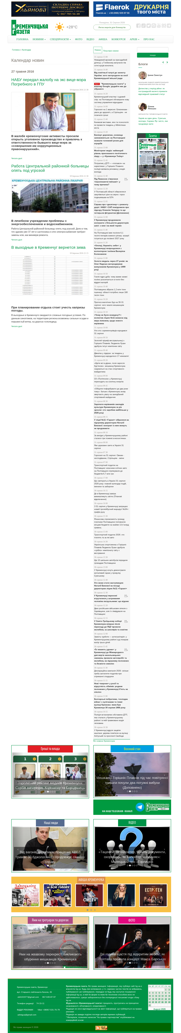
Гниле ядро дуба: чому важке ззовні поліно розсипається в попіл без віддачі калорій (110, 279)
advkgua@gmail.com (27, 1015)
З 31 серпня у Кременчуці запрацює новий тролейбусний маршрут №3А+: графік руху (111, 509)
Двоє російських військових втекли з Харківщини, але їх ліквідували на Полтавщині (110, 611)
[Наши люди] (50, 823)
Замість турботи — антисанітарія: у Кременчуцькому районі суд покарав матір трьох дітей (111, 639)
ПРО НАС (149, 39)
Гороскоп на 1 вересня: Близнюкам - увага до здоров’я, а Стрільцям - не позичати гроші (111, 112)
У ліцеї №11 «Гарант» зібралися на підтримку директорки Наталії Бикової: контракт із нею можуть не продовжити (111, 424)
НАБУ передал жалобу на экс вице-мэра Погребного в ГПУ (48, 82)
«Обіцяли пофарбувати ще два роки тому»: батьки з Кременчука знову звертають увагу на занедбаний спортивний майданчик (111, 393)
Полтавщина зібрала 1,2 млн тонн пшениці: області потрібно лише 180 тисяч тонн (111, 292)
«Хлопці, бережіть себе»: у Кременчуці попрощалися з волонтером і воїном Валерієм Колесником (109, 249)
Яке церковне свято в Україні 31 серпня (109, 446)
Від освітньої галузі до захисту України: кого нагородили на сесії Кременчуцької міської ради (111, 75)
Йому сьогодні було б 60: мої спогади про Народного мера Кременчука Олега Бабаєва (152, 90)
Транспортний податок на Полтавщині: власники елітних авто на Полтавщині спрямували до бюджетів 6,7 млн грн (110, 469)
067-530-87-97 (49, 997)
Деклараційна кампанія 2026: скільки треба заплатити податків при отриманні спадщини (111, 674)
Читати (152, 170)
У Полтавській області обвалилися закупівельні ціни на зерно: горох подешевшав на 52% (110, 194)
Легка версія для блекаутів (112, 27)
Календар (26, 50)
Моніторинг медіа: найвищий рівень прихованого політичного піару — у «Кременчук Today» (110, 153)
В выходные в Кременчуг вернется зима (48, 247)
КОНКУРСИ (118, 39)
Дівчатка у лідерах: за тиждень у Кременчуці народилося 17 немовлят (111, 354)
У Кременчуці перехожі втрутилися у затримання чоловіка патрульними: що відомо (111, 598)
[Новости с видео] (132, 823)
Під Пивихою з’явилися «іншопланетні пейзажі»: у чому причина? (107, 182)
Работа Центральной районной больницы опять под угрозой (50, 168)
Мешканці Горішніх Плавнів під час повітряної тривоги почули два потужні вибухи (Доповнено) (132, 782)
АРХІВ (134, 39)
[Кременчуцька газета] (29, 28)
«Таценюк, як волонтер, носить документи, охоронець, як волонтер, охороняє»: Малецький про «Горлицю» (132, 857)
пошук (153, 55)
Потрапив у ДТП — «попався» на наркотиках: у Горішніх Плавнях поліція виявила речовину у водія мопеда (109, 167)
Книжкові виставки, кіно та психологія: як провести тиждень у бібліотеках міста (111, 125)
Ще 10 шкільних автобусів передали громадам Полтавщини (111, 561)
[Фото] (132, 920)
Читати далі (16, 158)
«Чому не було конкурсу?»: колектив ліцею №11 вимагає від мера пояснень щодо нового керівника (110, 319)
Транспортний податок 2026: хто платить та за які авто (109, 536)
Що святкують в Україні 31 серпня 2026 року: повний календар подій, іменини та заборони (110, 484)
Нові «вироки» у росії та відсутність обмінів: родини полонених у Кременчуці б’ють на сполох (111, 687)
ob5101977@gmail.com (28, 997)
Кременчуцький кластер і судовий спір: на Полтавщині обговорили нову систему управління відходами (111, 99)
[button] (18, 774)
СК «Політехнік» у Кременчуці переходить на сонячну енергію (109, 380)
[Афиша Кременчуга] (91, 880)
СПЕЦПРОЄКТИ (59, 39)
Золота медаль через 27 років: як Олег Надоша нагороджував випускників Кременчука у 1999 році (111, 265)
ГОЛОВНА (22, 39)
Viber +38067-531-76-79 (48, 1010)
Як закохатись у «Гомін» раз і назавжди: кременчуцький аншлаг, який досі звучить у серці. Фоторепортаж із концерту (132, 954)
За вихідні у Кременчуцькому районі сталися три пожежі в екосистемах (111, 436)
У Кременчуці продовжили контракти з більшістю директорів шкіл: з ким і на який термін (111, 223)
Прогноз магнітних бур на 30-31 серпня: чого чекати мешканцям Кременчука (109, 305)
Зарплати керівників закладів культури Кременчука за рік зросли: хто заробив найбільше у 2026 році (111, 408)
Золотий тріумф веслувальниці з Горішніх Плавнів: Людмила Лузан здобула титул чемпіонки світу (110, 343)
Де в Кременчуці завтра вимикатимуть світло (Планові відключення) (108, 496)
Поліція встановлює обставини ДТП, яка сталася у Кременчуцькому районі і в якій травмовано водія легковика (111, 719)
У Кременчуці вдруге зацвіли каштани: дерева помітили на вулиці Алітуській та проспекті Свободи (111, 733)
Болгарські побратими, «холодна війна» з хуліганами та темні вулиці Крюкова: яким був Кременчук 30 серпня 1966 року (111, 703)
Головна (16, 50)
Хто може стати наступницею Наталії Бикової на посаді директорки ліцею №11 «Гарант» (110, 586)
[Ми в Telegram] (132, 807)
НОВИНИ (38, 39)
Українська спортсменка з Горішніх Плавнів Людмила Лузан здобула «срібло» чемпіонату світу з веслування (110, 548)
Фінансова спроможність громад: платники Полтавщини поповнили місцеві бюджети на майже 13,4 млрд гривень (111, 523)
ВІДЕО (90, 39)
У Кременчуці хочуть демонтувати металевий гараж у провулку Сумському (110, 573)
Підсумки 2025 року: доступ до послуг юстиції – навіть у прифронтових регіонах (152, 121)
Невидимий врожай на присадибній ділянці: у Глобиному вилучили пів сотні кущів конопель (110, 63)
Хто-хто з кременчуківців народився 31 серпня (110, 332)
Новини (98, 50)
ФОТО (78, 39)
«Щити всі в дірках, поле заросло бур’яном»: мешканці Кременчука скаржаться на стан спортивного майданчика (109, 367)
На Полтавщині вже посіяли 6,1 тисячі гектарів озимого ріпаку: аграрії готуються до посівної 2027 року (111, 236)
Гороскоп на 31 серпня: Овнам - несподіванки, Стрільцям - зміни (109, 456)
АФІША (102, 39)
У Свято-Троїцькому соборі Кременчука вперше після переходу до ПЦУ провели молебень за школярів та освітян (111, 625)
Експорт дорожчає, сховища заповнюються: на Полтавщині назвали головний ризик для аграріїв (109, 139)
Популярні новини (110, 51)
